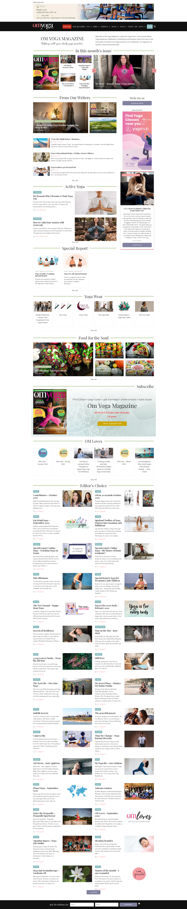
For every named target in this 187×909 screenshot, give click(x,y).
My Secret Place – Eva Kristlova (68, 85)
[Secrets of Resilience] (77, 634)
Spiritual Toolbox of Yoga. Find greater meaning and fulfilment (108, 523)
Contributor (37, 192)
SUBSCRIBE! (128, 904)
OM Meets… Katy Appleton (46, 763)
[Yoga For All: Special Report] (75, 260)
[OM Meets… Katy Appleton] (77, 766)
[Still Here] (139, 661)
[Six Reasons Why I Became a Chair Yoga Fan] (95, 203)
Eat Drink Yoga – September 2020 (41, 521)
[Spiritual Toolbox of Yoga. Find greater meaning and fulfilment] (139, 523)
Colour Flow (83, 315)
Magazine (42, 271)
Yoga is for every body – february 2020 (107, 606)
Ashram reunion (103, 788)
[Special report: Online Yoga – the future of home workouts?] (139, 551)
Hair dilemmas (40, 578)
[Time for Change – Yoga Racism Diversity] (139, 739)
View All (75, 180)
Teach (35, 654)
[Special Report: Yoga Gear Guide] (124, 306)
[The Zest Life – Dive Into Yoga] (77, 686)
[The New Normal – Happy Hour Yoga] (77, 609)
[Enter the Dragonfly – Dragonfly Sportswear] (77, 816)
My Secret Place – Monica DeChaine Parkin (108, 684)
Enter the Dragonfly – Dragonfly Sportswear (44, 814)
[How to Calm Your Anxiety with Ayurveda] (95, 229)
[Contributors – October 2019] (77, 498)
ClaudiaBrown (39, 569)
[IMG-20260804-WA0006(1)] (93, 12)
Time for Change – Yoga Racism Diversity (107, 737)
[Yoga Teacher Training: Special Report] (84, 77)
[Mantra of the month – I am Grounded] (139, 874)
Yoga (97, 759)
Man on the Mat (100, 627)
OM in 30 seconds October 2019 (108, 496)
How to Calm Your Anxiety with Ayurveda (48, 223)
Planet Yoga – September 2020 (45, 789)
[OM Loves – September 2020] (139, 816)
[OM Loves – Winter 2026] (124, 453)
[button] (137, 103)
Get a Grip (63, 315)
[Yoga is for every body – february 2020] (139, 609)
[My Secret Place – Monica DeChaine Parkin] (139, 686)
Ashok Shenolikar (40, 210)
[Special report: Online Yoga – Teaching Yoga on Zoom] (77, 551)
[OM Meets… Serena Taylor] (68, 59)
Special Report (50, 271)
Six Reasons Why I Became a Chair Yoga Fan (53, 197)
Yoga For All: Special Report (75, 274)
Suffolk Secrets (40, 713)
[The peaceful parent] (139, 716)
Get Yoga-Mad (103, 315)
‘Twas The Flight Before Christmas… (66, 139)
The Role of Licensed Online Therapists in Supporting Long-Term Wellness (83, 466)
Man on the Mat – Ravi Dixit (106, 632)
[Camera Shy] (77, 739)
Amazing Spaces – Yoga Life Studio (84, 67)
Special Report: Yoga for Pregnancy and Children (107, 579)
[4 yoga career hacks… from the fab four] (77, 661)
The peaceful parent (105, 713)
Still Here (100, 658)
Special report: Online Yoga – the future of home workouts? (108, 551)
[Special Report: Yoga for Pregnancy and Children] (139, 581)
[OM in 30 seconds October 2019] (139, 498)
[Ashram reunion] (139, 791)
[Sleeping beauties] (139, 844)
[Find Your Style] (144, 306)
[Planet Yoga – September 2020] (77, 791)
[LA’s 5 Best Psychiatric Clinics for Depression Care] (137, 188)
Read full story (137, 245)
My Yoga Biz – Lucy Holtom (108, 763)
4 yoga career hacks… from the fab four (47, 659)
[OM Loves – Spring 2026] (63, 453)
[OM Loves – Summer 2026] (42, 453)
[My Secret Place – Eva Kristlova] (68, 77)
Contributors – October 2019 (45, 496)
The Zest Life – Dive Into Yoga (45, 684)
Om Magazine (138, 241)
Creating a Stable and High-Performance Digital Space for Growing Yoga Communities (103, 466)
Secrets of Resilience (43, 630)
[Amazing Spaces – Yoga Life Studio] (84, 59)
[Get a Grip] (63, 306)
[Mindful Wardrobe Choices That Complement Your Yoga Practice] (42, 306)
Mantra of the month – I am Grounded (107, 872)
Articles (37, 271)
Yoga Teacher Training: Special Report (84, 86)
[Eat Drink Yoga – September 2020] (77, 523)
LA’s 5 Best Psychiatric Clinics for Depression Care (137, 209)
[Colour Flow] (83, 306)
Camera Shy (39, 735)
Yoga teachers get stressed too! (63, 167)
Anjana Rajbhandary (41, 236)
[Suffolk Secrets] (77, 716)
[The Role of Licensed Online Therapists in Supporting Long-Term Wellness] (83, 453)
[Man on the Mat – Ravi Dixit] (139, 634)
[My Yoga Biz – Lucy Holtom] (139, 766)
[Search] (154, 26)
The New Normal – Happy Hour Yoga (46, 606)
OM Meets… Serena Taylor (68, 66)
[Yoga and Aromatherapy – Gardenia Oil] (77, 874)
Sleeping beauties (104, 840)
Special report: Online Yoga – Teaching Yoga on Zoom (45, 551)
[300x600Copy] (137, 140)
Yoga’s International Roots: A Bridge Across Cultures (72, 153)
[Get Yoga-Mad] (103, 306)
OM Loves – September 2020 (106, 814)
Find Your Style (144, 315)
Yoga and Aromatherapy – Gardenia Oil (46, 872)
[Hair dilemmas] (77, 581)
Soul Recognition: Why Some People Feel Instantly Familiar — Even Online (144, 466)
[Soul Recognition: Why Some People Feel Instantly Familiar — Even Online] (144, 453)
